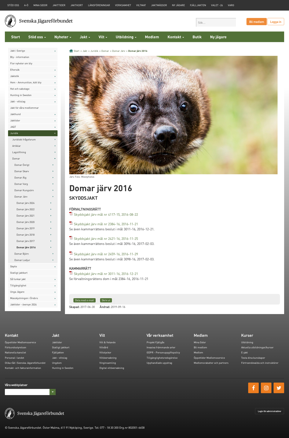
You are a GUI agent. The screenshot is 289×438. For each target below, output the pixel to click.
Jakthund (15, 114)
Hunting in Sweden (21, 95)
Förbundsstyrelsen (15, 347)
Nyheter (61, 36)
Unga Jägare (17, 291)
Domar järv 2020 (25, 222)
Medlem (152, 36)
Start (15, 36)
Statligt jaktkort (19, 272)
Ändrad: (105, 307)
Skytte (13, 266)
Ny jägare (178, 5)
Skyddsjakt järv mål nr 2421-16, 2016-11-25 (106, 238)
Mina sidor (40, 5)
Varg (231, 5)
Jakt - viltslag (17, 101)
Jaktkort (76, 5)
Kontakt (175, 36)
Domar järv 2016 (26, 247)
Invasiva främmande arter (161, 347)
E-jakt (244, 352)
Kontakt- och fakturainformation (23, 367)
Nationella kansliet (15, 352)
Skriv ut (106, 300)
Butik (197, 36)
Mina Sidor (200, 342)
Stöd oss (36, 36)
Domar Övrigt (21, 164)
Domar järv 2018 (25, 234)
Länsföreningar (99, 5)
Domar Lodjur (22, 260)
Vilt (102, 36)
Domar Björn (21, 253)
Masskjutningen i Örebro (24, 298)
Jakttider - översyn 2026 (23, 304)
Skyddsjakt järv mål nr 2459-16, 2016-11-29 (106, 254)
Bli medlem (256, 21)
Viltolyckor (105, 352)
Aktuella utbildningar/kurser (257, 347)
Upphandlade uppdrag (159, 362)
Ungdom (57, 362)
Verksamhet (123, 5)
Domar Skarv (21, 171)
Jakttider (58, 5)
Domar (16, 158)
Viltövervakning (108, 357)
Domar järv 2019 (25, 228)
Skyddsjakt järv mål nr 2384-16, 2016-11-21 (106, 224)
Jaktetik (14, 76)
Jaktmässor (159, 5)
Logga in (275, 21)
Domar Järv (20, 196)
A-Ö (26, 5)
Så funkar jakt (18, 279)
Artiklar (16, 145)
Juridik (14, 133)
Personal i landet (14, 357)
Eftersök (14, 69)
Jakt (84, 36)
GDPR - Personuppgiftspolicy (163, 352)
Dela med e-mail (84, 300)
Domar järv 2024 (25, 203)
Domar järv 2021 (25, 215)
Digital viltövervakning (111, 367)
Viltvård (103, 347)
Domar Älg (20, 177)
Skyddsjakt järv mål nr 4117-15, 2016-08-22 (106, 214)
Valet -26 (217, 5)
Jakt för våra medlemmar (24, 107)
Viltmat (141, 5)
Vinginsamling (107, 362)
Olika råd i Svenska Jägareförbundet (25, 362)
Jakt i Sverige (17, 50)
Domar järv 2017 (25, 241)
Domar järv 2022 (25, 209)
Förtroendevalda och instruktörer (259, 362)
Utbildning (125, 36)
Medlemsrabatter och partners (211, 362)
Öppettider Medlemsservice (20, 342)
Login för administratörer (269, 411)
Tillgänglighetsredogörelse (162, 357)
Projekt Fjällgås (155, 342)
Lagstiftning (19, 152)
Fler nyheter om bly (21, 63)
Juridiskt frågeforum (24, 139)
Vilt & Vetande (107, 342)
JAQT (13, 126)
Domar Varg (21, 183)
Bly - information (19, 57)
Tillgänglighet (18, 285)
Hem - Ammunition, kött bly (25, 82)
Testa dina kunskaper (253, 357)
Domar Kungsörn (24, 190)
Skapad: (74, 307)
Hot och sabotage (19, 88)
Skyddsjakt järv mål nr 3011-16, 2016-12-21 (106, 273)
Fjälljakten (198, 5)
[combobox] (216, 22)
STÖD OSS (13, 5)
